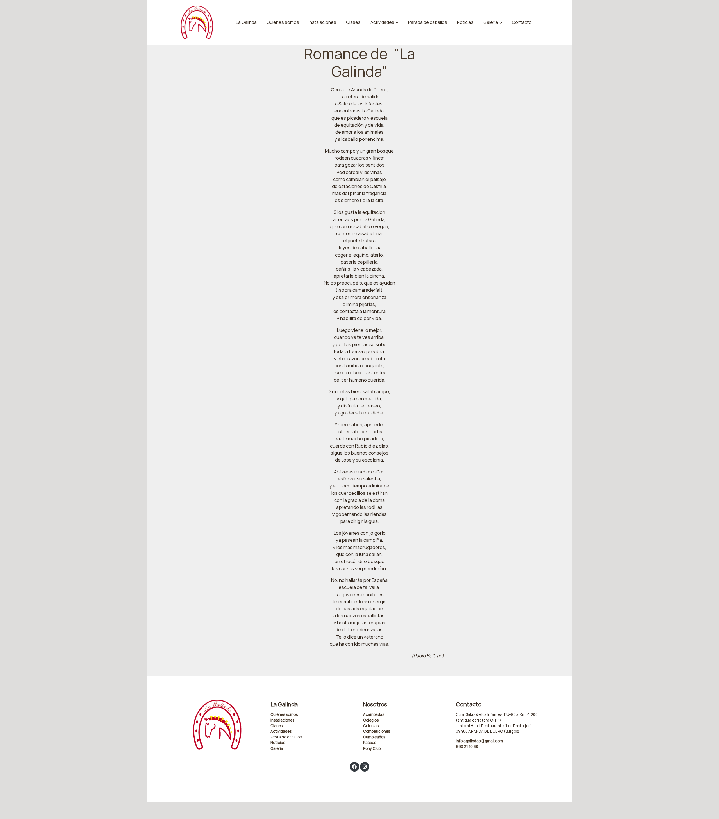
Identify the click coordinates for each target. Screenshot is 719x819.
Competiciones (376, 731)
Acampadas (373, 714)
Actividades (281, 731)
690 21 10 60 (467, 746)
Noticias (277, 742)
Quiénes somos (284, 714)
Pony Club (372, 748)
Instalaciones (282, 720)
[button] (384, 22)
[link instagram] (364, 766)
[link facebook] (354, 766)
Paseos (369, 742)
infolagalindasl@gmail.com (479, 740)
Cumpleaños (374, 736)
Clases (276, 725)
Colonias (371, 725)
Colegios (371, 720)
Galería (276, 748)
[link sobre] (220, 725)
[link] (197, 22)
